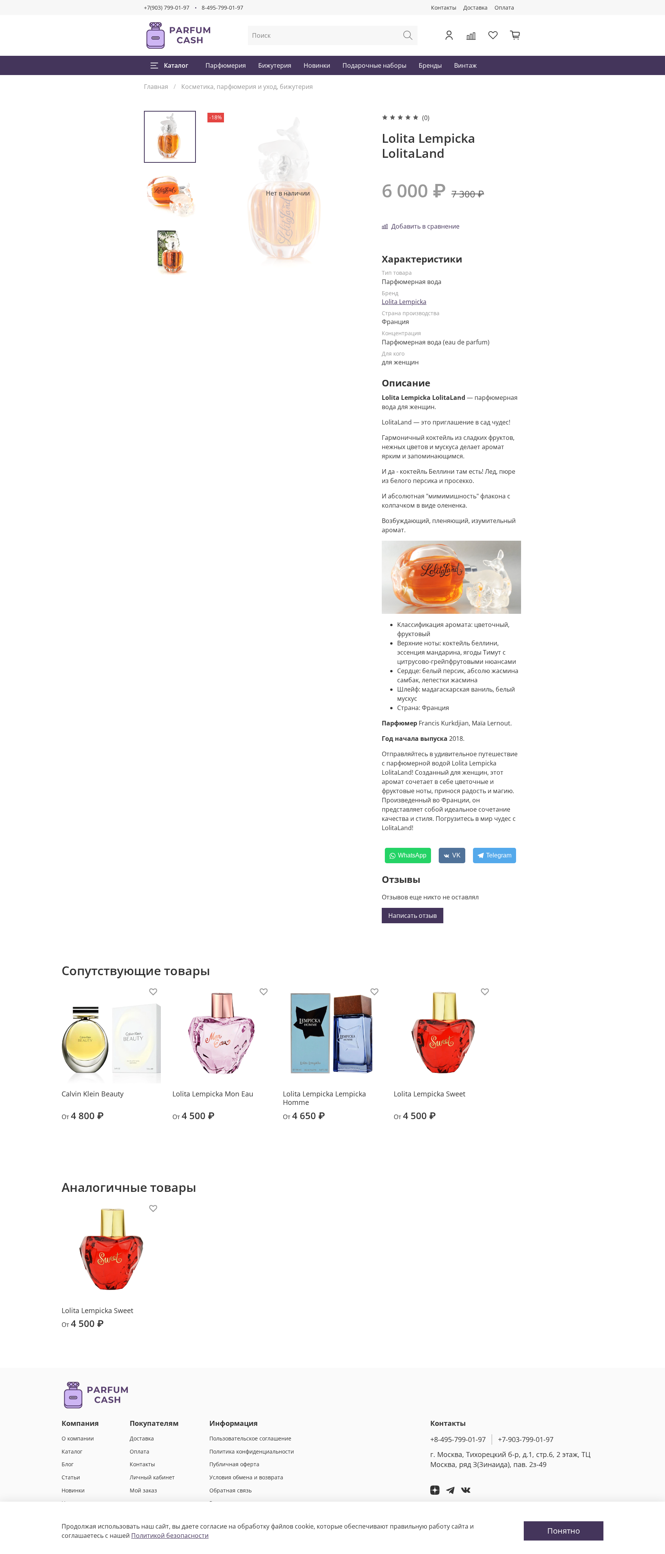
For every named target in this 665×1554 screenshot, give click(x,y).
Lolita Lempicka (404, 301)
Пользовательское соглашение (250, 1438)
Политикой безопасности (170, 1535)
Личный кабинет (152, 1477)
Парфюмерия (226, 65)
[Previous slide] (221, 193)
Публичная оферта (234, 1464)
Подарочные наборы (374, 65)
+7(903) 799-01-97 (166, 7)
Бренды (430, 65)
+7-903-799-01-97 (525, 1439)
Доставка (475, 7)
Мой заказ (143, 1490)
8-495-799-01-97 (222, 7)
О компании (78, 1438)
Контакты (443, 7)
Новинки (317, 65)
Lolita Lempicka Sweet (429, 1093)
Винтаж (465, 65)
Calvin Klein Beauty (93, 1093)
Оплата (504, 7)
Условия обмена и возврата (246, 1477)
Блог (68, 1464)
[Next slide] (170, 265)
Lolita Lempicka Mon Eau (212, 1093)
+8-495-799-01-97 (458, 1439)
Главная (156, 86)
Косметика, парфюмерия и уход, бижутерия (247, 86)
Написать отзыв (412, 915)
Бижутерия (274, 65)
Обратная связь (230, 1490)
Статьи (71, 1477)
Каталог (176, 65)
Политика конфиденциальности (251, 1451)
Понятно (563, 1531)
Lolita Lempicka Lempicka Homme (324, 1098)
